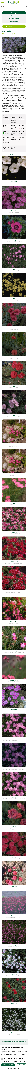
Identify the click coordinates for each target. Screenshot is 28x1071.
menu (2, 2)
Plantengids (14, 13)
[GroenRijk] (14, 2)
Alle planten (14, 16)
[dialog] (14, 1058)
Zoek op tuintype (14, 18)
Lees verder (3, 1055)
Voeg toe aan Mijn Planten (10, 34)
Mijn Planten (14, 21)
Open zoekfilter (8, 26)
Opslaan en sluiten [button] (8, 1064)
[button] (14, 1068)
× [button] (26, 1046)
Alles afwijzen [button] (21, 1064)
